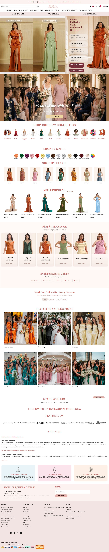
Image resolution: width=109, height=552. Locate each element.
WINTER (64, 299)
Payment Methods (27, 520)
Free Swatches (49, 10)
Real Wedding (83, 10)
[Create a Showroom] (96, 6)
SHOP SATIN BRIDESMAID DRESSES (76, 65)
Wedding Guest (23, 10)
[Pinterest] (14, 533)
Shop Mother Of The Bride (6, 511)
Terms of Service (26, 518)
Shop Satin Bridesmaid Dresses (8, 516)
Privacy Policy (26, 516)
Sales (90, 10)
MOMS (15, 10)
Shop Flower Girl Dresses (6, 514)
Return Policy (25, 514)
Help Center (68, 507)
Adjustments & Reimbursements (73, 516)
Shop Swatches (4, 522)
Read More (4, 460)
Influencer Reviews (27, 526)
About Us (25, 507)
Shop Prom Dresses (5, 520)
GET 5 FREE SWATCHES (77, 70)
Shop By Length (4, 526)
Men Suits (74, 10)
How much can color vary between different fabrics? (54, 516)
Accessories (66, 10)
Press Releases (26, 529)
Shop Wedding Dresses (6, 509)
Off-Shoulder (34, 281)
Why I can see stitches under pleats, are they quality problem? (54, 508)
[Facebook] (11, 533)
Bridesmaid (9, 10)
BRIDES (36, 10)
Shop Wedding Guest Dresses (8, 518)
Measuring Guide (70, 514)
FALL (58, 299)
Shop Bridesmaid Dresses (7, 507)
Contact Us (68, 509)
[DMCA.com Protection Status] (40, 547)
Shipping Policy (26, 511)
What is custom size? (49, 511)
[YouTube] (21, 533)
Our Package (26, 524)
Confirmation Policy (48, 513)
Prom (31, 10)
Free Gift (58, 10)
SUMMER (52, 299)
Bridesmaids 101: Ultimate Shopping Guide (75, 511)
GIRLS (41, 10)
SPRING (44, 299)
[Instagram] (17, 533)
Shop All (70, 191)
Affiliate (24, 522)
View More (98, 397)
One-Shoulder (47, 281)
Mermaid (67, 281)
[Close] (97, 2)
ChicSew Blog (26, 509)
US (106, 6)
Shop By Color (4, 524)
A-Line (58, 281)
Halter (76, 281)
